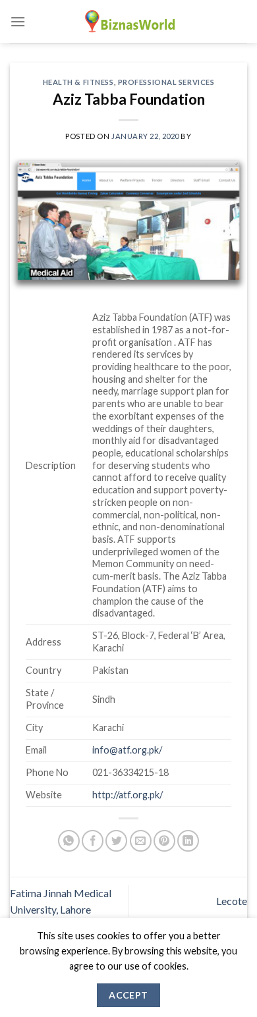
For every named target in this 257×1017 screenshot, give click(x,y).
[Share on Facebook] (92, 841)
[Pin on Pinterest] (164, 841)
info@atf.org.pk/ (127, 750)
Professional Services (166, 82)
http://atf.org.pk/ (127, 794)
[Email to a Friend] (141, 841)
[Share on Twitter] (116, 841)
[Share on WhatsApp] (69, 841)
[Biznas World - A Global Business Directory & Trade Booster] (128, 21)
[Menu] (18, 21)
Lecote (231, 900)
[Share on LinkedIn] (188, 841)
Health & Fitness (78, 82)
